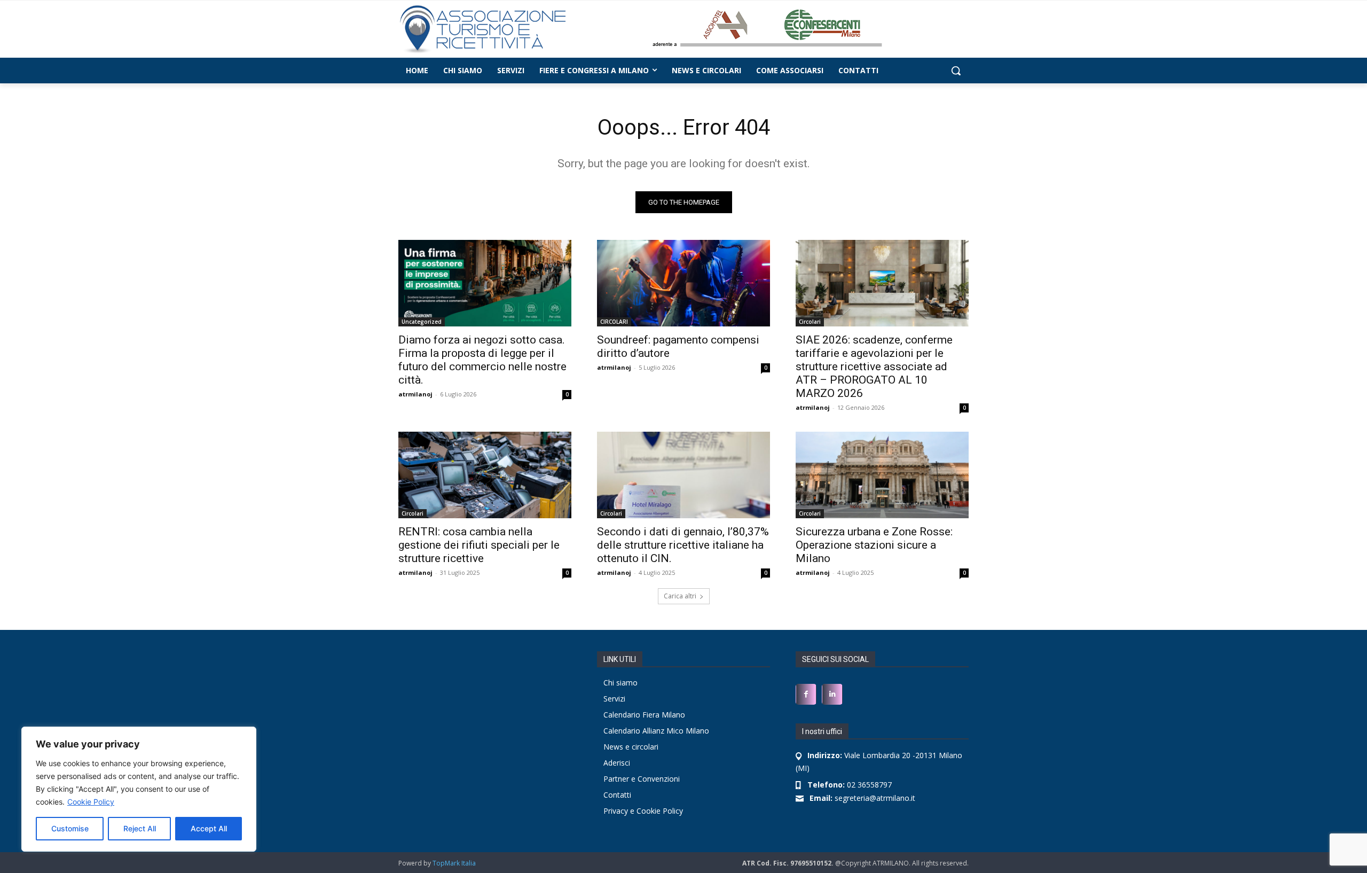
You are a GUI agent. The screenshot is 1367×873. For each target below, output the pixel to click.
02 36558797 (849, 785)
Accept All (209, 828)
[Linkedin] (832, 694)
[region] (138, 789)
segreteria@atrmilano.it (862, 798)
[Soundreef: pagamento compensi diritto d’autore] (683, 283)
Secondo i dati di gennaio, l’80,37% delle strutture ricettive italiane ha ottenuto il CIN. (683, 545)
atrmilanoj (415, 394)
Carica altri (680, 596)
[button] (956, 70)
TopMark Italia (454, 863)
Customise (70, 828)
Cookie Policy (90, 801)
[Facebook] (806, 694)
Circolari (810, 321)
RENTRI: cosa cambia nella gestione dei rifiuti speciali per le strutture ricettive (479, 545)
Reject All (139, 828)
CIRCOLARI (614, 321)
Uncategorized (422, 321)
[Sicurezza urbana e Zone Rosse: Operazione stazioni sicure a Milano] (882, 475)
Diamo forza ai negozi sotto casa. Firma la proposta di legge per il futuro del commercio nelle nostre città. (482, 359)
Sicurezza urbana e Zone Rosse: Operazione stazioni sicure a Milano (874, 545)
